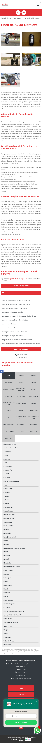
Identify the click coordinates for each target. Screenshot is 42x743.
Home (21, 688)
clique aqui (24, 279)
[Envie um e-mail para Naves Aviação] (23, 12)
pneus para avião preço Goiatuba (12, 336)
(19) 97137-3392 (21, 358)
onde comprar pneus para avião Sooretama (16, 304)
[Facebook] (21, 727)
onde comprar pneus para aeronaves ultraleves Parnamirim (21, 344)
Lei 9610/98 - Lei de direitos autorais (28, 653)
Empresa (21, 694)
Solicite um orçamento (21, 286)
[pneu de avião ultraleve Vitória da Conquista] (10, 39)
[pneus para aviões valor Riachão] (31, 59)
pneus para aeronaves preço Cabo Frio (14, 332)
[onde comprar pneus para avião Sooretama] (31, 39)
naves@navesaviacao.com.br (21, 679)
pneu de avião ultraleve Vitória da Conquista (16, 300)
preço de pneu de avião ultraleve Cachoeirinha (17, 340)
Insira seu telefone (21, 711)
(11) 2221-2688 (13, 279)
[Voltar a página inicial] (5, 4)
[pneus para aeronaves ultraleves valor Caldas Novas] (10, 79)
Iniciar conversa (21, 722)
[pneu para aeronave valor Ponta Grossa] (10, 59)
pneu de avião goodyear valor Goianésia (15, 320)
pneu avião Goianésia (9, 324)
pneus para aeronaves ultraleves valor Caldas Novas (19, 316)
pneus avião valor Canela (10, 328)
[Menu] (38, 4)
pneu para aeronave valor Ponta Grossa (14, 308)
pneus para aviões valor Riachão (12, 312)
